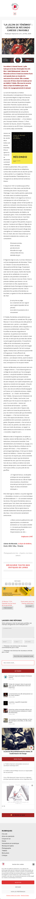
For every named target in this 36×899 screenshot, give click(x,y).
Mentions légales (25, 895)
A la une (5, 834)
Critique (5, 855)
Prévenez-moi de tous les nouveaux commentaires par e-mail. (14, 646)
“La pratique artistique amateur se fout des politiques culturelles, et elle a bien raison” (20, 720)
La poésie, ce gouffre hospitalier (18, 702)
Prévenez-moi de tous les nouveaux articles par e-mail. (17, 651)
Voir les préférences (18, 891)
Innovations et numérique (10, 843)
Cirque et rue (6, 839)
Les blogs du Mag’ (18, 815)
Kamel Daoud (17, 66)
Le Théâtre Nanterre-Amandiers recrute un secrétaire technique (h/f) (16, 764)
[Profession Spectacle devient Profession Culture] (6, 677)
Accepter (18, 882)
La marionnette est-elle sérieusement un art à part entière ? (21, 694)
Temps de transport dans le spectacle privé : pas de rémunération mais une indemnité (20, 685)
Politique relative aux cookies (13, 895)
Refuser (18, 887)
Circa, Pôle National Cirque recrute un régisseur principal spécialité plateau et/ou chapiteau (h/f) (18, 778)
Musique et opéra (8, 846)
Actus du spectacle (8, 836)
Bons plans (18, 759)
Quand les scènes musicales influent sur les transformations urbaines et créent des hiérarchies (20, 711)
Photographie (6, 848)
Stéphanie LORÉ (27, 537)
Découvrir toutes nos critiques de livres (18, 566)
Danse (4, 841)
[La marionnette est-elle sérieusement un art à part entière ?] (6, 695)
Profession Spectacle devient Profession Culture (20, 676)
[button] (33, 864)
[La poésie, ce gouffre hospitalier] (6, 703)
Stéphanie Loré (16, 34)
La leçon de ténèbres (24, 544)
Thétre (4, 851)
